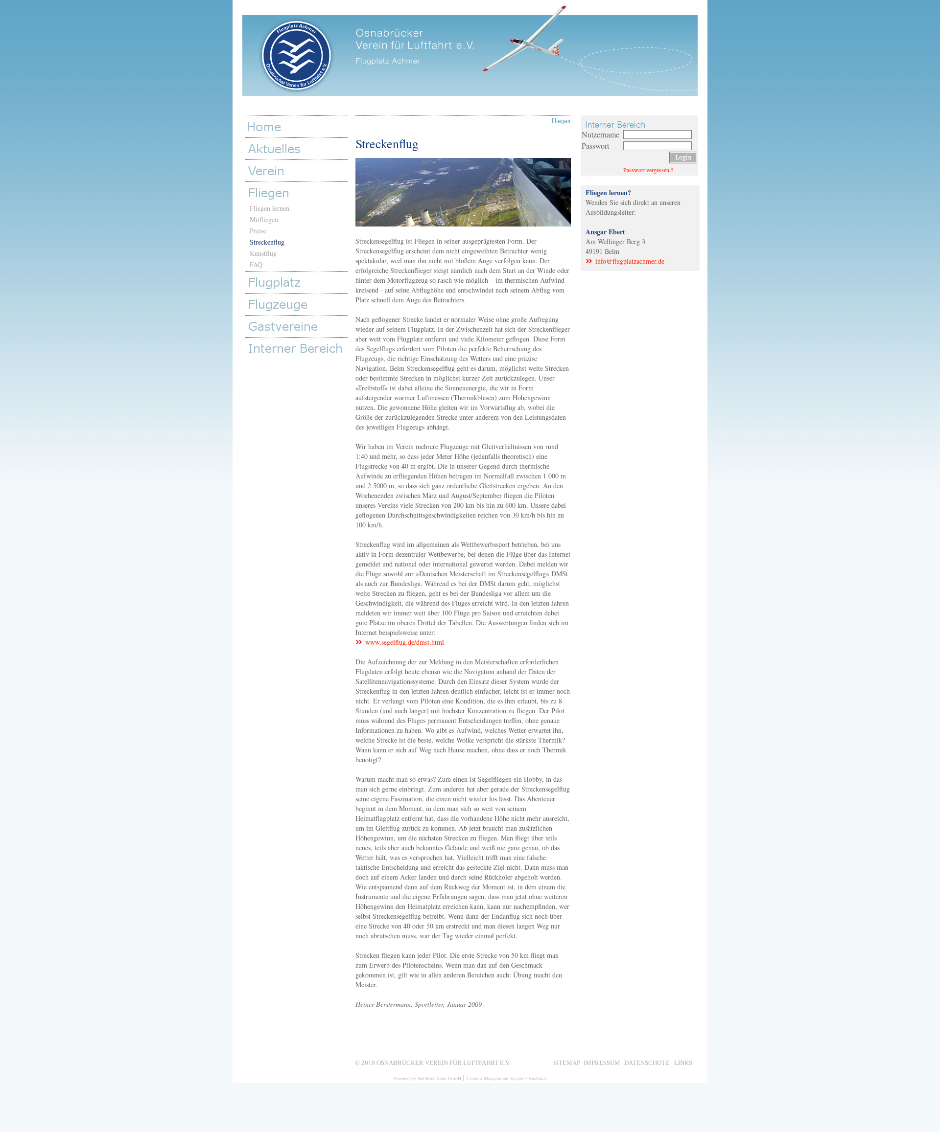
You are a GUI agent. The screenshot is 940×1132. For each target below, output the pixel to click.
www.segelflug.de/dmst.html (404, 642)
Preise (258, 230)
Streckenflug (267, 242)
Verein (298, 170)
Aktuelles (298, 148)
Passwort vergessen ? (648, 170)
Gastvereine (298, 326)
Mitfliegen (264, 219)
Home (297, 126)
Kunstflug (263, 253)
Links (683, 1062)
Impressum (602, 1062)
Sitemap (566, 1062)
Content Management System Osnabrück (507, 1078)
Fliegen (298, 192)
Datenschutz (646, 1062)
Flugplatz (298, 282)
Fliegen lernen (269, 208)
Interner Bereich (298, 348)
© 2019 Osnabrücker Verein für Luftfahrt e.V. (432, 1062)
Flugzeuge (298, 304)
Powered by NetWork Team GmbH (427, 1078)
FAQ (256, 264)
